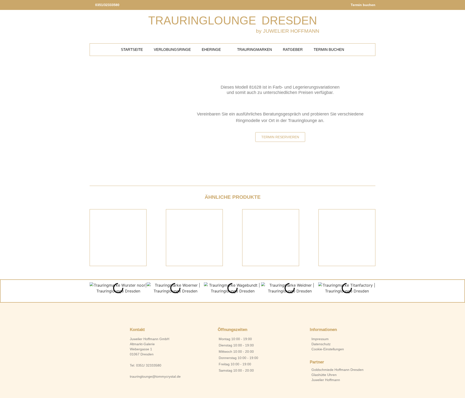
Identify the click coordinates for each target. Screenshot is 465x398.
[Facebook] (224, 312)
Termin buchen (329, 49)
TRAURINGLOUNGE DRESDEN (232, 20)
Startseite (132, 49)
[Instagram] (240, 312)
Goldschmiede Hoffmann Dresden (337, 370)
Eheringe (211, 49)
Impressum (320, 339)
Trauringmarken (254, 49)
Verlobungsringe (172, 49)
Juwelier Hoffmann (325, 380)
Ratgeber (293, 49)
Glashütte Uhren (324, 375)
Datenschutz (321, 344)
